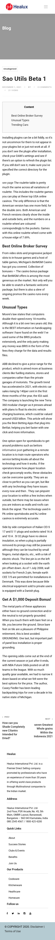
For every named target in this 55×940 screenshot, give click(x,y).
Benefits (13, 857)
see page (7, 182)
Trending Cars (19, 124)
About (12, 838)
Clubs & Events (17, 850)
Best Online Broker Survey (27, 115)
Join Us (13, 863)
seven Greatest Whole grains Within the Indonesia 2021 (43, 728)
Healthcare (14, 891)
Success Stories (17, 844)
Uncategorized (10, 69)
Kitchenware (15, 885)
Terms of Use (13, 931)
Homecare (14, 897)
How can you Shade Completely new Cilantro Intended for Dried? (13, 728)
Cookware (14, 879)
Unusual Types (20, 120)
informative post (12, 450)
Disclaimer (37, 926)
